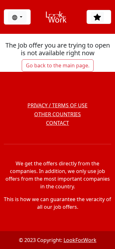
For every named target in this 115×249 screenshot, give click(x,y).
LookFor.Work (80, 240)
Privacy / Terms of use (57, 105)
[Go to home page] (56, 17)
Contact (57, 122)
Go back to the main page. (57, 65)
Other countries (57, 114)
